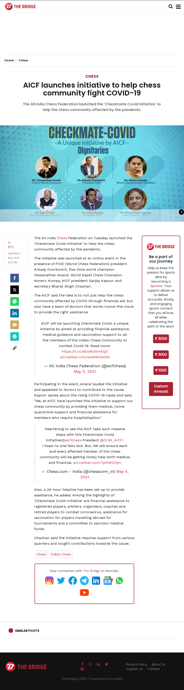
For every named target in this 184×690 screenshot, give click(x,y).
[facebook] (14, 278)
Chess (92, 76)
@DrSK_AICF (111, 440)
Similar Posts (27, 630)
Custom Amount (161, 389)
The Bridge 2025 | (75, 679)
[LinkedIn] (14, 313)
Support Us (134, 669)
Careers (153, 669)
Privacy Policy (136, 664)
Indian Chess (61, 554)
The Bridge (91, 571)
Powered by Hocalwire (106, 679)
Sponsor (156, 286)
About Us (159, 664)
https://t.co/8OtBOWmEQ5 (85, 351)
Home (9, 60)
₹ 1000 (160, 370)
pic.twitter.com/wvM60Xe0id (85, 357)
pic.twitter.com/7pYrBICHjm (97, 462)
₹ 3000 (161, 354)
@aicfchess (71, 440)
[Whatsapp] (14, 301)
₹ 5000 (161, 338)
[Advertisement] (92, 40)
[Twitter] (14, 289)
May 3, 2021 (85, 371)
